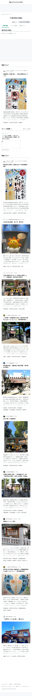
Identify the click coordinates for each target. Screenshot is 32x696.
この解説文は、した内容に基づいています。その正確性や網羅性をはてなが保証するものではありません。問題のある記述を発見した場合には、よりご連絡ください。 (9, 34)
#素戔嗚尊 (5, 409)
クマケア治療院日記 (10, 363)
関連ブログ (22, 25)
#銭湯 (4, 656)
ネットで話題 (13, 25)
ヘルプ (13, 686)
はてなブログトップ (25, 686)
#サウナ (9, 656)
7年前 (19, 567)
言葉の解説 (5, 25)
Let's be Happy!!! (9, 416)
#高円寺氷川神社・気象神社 (10, 213)
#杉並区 (5, 407)
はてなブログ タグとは (6, 686)
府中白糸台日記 (9, 616)
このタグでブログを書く (24, 22)
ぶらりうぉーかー (9, 272)
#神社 (4, 356)
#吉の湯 (14, 656)
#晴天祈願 (18, 409)
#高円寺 (19, 560)
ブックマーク (5, 133)
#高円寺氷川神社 (13, 122)
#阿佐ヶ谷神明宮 (7, 560)
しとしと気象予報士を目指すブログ (13, 219)
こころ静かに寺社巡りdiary (11, 315)
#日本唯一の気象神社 (18, 510)
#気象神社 (5, 122)
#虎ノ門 (9, 266)
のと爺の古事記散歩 (10, 471)
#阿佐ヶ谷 (24, 560)
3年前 (15, 416)
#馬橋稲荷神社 (22, 558)
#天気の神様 (21, 309)
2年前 (23, 219)
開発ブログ (18, 686)
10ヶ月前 (11, 162)
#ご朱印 (18, 512)
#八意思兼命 (12, 409)
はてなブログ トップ (7, 14)
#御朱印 (20, 122)
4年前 (16, 471)
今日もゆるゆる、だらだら (11, 518)
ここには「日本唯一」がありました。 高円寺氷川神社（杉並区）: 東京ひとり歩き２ (10, 137)
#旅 (22, 266)
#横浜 (4, 266)
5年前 (19, 518)
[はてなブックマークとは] (11, 129)
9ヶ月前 (10, 71)
